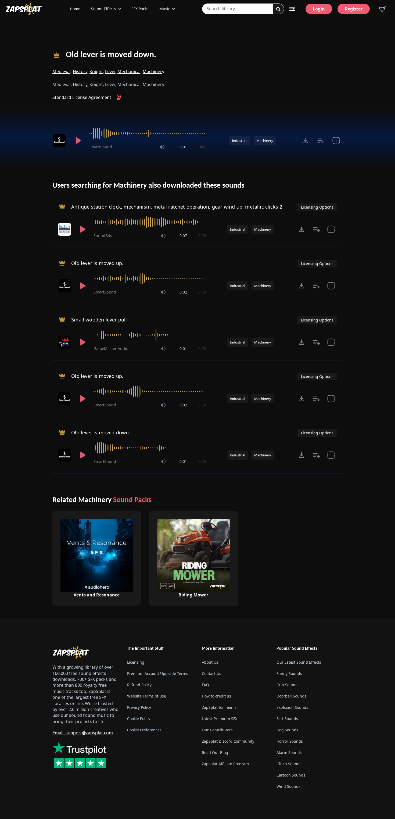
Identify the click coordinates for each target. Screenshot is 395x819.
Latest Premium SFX (219, 718)
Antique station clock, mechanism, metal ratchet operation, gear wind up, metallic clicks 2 (176, 206)
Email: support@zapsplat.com (82, 733)
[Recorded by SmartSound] (60, 140)
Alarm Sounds (289, 752)
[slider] (147, 133)
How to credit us (216, 696)
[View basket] (382, 9)
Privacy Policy (139, 707)
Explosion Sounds (292, 707)
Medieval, (62, 71)
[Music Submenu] (175, 9)
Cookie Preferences (144, 729)
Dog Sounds (287, 729)
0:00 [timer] (202, 146)
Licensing (135, 662)
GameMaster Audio (111, 348)
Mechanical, (129, 71)
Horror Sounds (289, 741)
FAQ (205, 684)
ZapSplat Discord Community (228, 741)
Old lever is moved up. (97, 263)
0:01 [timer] (183, 146)
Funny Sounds (289, 673)
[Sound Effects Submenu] (121, 9)
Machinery (153, 71)
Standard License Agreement (81, 97)
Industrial (239, 140)
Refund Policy (139, 684)
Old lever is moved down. (111, 55)
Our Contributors (217, 729)
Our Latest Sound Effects (298, 662)
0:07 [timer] (183, 235)
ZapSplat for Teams (219, 707)
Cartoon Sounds (290, 775)
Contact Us (211, 673)
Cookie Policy (138, 718)
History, (80, 71)
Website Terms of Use (146, 696)
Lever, (110, 71)
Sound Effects (103, 8)
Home (75, 8)
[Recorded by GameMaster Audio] (65, 342)
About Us (210, 662)
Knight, (96, 71)
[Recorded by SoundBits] (65, 229)
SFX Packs (140, 8)
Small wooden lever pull (99, 319)
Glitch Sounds (288, 763)
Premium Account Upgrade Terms (157, 673)
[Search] (278, 9)
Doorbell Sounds (291, 696)
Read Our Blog (215, 752)
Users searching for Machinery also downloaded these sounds (148, 185)
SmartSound (100, 146)
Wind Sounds (288, 786)
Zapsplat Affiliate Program (225, 763)
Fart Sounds (287, 718)
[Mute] (162, 147)
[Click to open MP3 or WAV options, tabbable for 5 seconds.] (305, 140)
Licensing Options (317, 207)
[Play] (78, 140)
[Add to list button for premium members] (320, 140)
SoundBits (103, 235)
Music (164, 8)
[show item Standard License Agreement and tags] (336, 140)
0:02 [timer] (183, 292)
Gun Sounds (287, 684)
